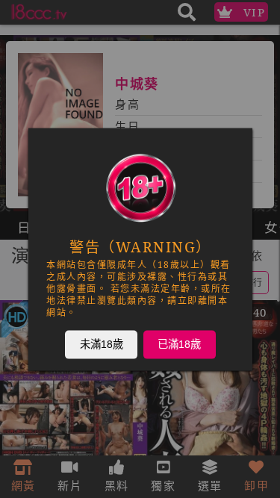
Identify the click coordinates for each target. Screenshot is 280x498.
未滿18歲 (100, 343)
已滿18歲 (179, 343)
